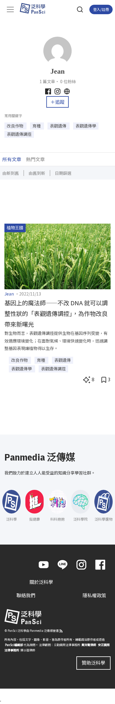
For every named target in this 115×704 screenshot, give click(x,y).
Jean (9, 294)
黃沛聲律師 (88, 644)
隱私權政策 (94, 595)
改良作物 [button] (15, 126)
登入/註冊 (101, 9)
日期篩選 (63, 173)
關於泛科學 (41, 581)
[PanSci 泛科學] (35, 8)
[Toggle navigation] (10, 9)
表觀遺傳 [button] (58, 126)
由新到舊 (10, 173)
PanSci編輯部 (14, 644)
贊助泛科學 (93, 662)
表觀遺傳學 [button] (85, 126)
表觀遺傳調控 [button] (19, 134)
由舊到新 (37, 173)
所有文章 (11, 159)
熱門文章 (35, 159)
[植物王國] (57, 255)
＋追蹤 (57, 101)
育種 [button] (37, 126)
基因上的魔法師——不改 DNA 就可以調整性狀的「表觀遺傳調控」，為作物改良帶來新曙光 (56, 313)
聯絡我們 (26, 595)
